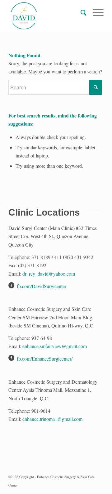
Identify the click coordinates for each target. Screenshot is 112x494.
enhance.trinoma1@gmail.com (52, 419)
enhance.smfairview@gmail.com (54, 346)
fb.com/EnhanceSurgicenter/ (44, 358)
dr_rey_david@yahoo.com (48, 273)
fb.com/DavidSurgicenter (41, 286)
